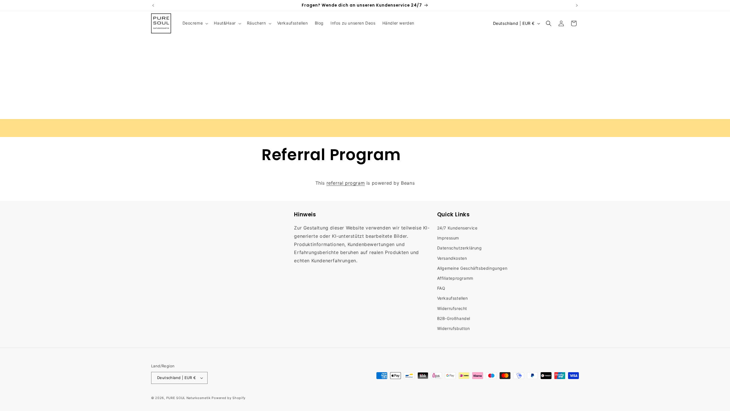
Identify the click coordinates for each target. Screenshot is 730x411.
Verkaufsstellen (452, 298)
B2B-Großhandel (453, 318)
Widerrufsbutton (453, 328)
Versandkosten (452, 258)
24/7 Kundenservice (457, 227)
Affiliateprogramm (455, 278)
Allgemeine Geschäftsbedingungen (472, 268)
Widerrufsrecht (452, 308)
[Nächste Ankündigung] (577, 5)
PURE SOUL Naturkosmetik (188, 398)
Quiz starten (548, 127)
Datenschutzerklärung (459, 247)
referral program (346, 183)
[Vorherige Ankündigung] (153, 5)
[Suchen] (548, 23)
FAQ (441, 288)
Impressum (448, 237)
